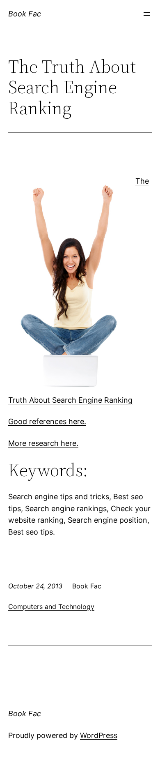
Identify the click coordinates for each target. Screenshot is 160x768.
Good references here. (47, 421)
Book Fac (24, 13)
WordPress (98, 735)
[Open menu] (147, 14)
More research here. (43, 443)
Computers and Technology (51, 606)
